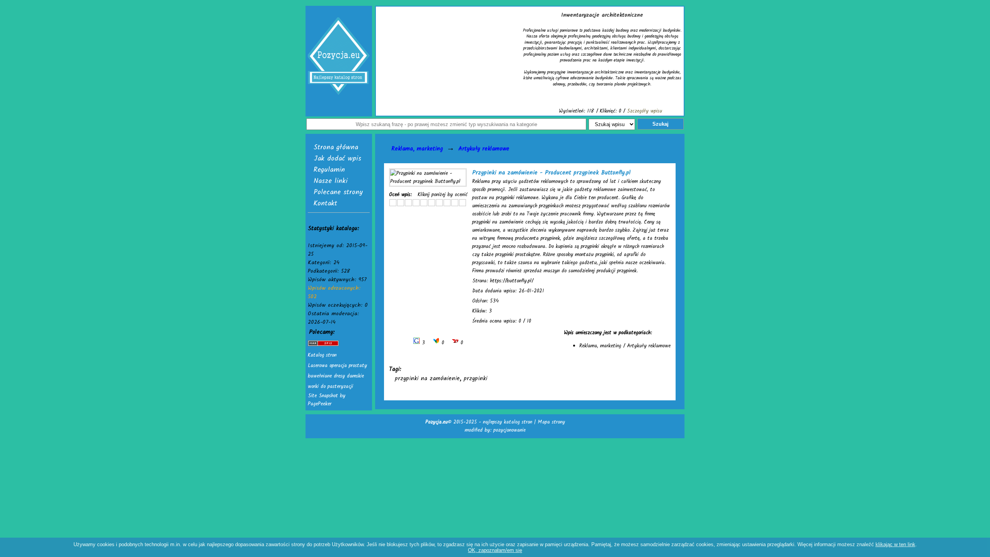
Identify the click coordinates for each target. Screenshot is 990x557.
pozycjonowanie (509, 430)
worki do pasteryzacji (330, 387)
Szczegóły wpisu (644, 111)
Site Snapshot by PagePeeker (326, 400)
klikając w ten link (895, 544)
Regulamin (329, 170)
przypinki (475, 378)
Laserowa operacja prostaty (337, 366)
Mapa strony (551, 422)
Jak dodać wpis (337, 158)
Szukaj (660, 124)
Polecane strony (338, 192)
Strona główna (336, 147)
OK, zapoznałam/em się (495, 550)
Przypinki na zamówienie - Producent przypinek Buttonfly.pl (551, 173)
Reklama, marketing (417, 149)
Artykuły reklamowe (483, 149)
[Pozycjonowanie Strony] (323, 345)
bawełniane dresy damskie (336, 376)
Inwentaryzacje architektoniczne (602, 15)
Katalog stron (322, 355)
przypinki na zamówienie (427, 378)
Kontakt (325, 203)
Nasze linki (331, 181)
